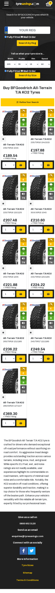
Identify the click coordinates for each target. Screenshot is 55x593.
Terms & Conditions (27, 580)
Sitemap (27, 573)
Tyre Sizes (27, 565)
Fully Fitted (13, 37)
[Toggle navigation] (6, 4)
